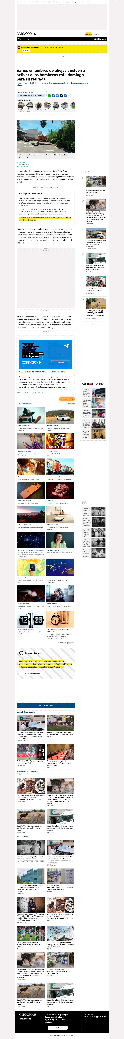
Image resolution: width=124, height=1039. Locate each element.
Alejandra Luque (21, 740)
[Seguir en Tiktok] (100, 1017)
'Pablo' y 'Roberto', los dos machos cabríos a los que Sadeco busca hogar (29, 828)
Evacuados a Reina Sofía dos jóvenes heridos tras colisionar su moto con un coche (60, 828)
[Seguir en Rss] (105, 1017)
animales (40, 393)
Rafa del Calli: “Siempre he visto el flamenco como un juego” (30, 858)
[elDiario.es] (29, 1019)
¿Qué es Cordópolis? (55, 1035)
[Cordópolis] (29, 1014)
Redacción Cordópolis (91, 248)
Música (63, 2)
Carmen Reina (21, 162)
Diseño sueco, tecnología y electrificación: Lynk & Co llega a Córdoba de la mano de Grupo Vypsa (87, 414)
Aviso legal (65, 1035)
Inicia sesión (97, 34)
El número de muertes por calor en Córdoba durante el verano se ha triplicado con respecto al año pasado (30, 888)
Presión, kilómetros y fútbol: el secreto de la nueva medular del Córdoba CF (29, 945)
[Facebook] (53, 95)
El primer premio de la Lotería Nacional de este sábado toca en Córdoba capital (59, 971)
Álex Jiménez (20, 949)
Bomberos (33, 393)
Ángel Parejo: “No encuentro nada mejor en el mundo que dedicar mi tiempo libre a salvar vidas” (87, 553)
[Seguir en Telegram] (92, 1017)
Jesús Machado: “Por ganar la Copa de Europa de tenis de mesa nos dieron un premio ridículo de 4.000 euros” (87, 543)
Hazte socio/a (88, 34)
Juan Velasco (20, 861)
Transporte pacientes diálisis (33, 2)
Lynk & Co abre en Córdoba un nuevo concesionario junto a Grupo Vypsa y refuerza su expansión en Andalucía (87, 393)
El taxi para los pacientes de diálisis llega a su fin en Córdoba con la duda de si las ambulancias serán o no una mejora (30, 735)
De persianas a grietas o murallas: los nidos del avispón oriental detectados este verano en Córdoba (30, 797)
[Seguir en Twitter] (88, 1017)
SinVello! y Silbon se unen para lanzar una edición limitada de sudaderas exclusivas (86, 434)
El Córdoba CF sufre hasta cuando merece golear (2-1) (30, 762)
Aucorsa (59, 2)
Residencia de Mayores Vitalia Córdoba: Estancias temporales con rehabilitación (87, 403)
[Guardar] (69, 95)
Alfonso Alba (20, 893)
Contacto (71, 1035)
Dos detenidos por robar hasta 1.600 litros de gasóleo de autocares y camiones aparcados (96, 243)
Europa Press (50, 975)
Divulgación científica (69, 2)
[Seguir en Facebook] (90, 1017)
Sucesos (41, 2)
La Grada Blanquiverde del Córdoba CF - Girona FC (94, 290)
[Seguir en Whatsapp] (102, 1017)
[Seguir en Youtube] (97, 1017)
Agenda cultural (78, 2)
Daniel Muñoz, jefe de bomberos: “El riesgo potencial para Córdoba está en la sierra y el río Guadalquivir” (87, 522)
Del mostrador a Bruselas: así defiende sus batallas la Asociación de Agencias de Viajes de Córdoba (86, 424)
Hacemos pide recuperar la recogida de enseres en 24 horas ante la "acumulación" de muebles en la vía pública (95, 313)
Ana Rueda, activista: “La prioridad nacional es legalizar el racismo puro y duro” (86, 532)
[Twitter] (61, 95)
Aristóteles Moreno (22, 922)
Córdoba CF (84, 2)
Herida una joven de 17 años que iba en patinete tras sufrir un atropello (60, 733)
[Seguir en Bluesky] (85, 1017)
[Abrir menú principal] (106, 33)
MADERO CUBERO (91, 293)
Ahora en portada (23, 836)
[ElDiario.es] (100, 39)
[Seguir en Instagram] (94, 1017)
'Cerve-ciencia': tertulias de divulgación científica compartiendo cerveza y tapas (60, 763)
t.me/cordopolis (61, 387)
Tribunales (54, 2)
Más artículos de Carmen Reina (27, 771)
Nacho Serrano (21, 765)
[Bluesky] (57, 95)
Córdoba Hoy (23, 39)
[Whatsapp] (49, 95)
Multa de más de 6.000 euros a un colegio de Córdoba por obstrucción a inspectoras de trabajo (60, 887)
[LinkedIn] (65, 95)
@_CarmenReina (23, 166)
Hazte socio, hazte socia (32, 673)
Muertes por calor (47, 2)
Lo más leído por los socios (26, 712)
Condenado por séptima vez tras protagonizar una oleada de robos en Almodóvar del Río (60, 945)
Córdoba (25, 393)
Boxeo (89, 2)
